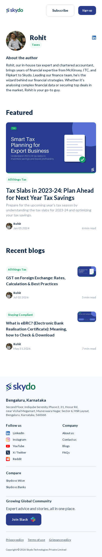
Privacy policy (15, 540)
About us (68, 433)
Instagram (19, 439)
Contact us (69, 439)
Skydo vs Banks (16, 487)
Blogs (66, 446)
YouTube (18, 446)
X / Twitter (19, 452)
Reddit (17, 459)
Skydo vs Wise (15, 480)
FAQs (66, 452)
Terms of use (36, 540)
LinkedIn (18, 433)
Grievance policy (60, 540)
